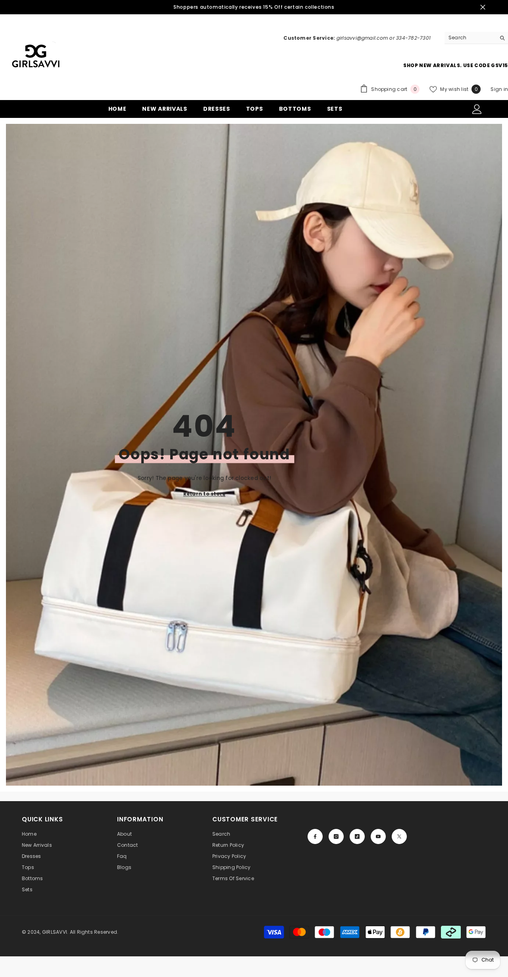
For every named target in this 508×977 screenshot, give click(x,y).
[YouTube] (378, 836)
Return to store (204, 493)
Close (482, 7)
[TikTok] (357, 836)
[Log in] (477, 109)
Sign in (499, 89)
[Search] (476, 38)
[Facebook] (315, 836)
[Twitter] (399, 836)
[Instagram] (336, 836)
